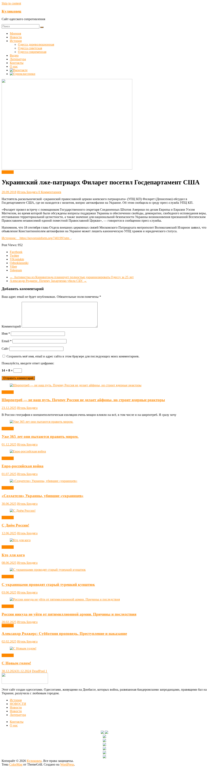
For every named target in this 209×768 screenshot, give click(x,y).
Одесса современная (32, 52)
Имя (6, 333)
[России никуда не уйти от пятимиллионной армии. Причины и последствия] (65, 599)
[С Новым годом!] (23, 648)
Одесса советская (30, 48)
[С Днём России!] (23, 510)
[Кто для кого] (20, 540)
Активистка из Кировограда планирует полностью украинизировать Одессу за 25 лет (72, 277)
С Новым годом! (16, 663)
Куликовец (11, 11)
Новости (16, 37)
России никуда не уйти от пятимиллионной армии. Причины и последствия (69, 614)
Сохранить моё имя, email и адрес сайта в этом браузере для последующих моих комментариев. (73, 356)
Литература (18, 59)
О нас (14, 66)
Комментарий (11, 326)
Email (7, 341)
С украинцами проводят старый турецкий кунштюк (48, 584)
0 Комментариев (49, 192)
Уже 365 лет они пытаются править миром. (40, 436)
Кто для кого (13, 555)
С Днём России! (15, 525)
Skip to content (11, 3)
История (16, 41)
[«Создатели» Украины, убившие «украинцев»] (43, 481)
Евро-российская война (22, 466)
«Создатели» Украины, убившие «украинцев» (42, 496)
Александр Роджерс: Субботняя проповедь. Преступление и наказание (64, 633)
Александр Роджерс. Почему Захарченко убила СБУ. (48, 281)
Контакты (16, 63)
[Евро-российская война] (28, 451)
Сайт (5, 348)
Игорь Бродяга (27, 192)
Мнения (15, 33)
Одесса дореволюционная (36, 44)
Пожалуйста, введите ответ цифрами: (28, 363)
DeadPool (39, 671)
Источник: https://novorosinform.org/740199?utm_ (36, 238)
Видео (14, 55)
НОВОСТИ (18, 704)
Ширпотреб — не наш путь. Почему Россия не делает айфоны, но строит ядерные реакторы (83, 400)
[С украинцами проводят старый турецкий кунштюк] (48, 569)
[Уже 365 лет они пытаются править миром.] (41, 421)
